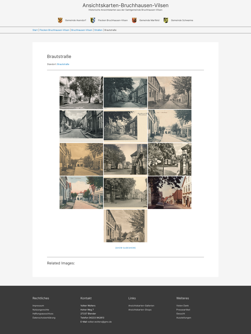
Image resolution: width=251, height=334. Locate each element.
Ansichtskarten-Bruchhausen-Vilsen (125, 5)
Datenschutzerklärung (44, 317)
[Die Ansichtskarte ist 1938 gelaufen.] (125, 126)
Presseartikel (183, 309)
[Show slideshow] (125, 248)
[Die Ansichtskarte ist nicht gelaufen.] (125, 92)
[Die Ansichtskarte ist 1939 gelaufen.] (81, 126)
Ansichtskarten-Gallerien (141, 305)
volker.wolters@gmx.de (100, 321)
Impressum (38, 305)
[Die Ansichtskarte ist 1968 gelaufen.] (169, 159)
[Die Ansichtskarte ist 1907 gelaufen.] (169, 92)
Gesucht (180, 313)
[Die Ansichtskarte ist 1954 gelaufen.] (125, 192)
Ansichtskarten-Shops (140, 309)
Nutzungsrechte (41, 309)
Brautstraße (63, 64)
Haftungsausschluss (43, 313)
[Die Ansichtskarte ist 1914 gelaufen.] (81, 192)
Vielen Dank (182, 305)
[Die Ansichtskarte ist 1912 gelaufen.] (169, 126)
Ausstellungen (183, 317)
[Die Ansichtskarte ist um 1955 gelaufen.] (81, 92)
